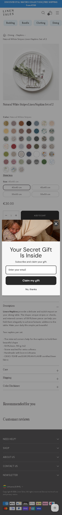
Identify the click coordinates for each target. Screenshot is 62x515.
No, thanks (31, 289)
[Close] (56, 224)
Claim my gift (31, 280)
